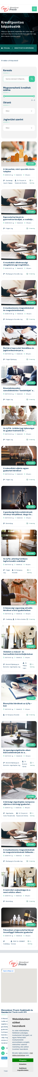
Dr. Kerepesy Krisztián (12, 715)
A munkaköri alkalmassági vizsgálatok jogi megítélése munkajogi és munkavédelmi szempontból (16, 263)
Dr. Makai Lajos (25, 665)
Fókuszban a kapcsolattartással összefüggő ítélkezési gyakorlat (18, 931)
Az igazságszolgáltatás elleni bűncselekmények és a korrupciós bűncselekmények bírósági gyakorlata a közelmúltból (17, 751)
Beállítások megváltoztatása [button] (22, 1069)
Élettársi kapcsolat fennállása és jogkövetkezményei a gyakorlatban (18, 349)
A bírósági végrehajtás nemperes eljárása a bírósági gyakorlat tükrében (19, 803)
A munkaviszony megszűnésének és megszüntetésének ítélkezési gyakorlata (18, 851)
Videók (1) (19, 657)
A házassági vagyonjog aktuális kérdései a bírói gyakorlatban (17, 609)
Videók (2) (19, 175)
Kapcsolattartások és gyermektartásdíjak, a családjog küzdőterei (18, 218)
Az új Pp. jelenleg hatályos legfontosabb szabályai (15, 560)
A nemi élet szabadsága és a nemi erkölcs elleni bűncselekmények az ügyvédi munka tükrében (17, 891)
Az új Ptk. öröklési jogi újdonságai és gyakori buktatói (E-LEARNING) (18, 429)
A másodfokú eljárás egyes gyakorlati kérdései (16, 469)
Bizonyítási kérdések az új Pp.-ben (17, 704)
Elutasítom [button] (22, 1064)
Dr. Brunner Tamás (24, 764)
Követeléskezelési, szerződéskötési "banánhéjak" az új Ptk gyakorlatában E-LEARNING (19, 389)
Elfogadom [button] (23, 1060)
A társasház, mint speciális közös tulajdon (19, 170)
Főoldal (7, 48)
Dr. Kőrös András (20, 619)
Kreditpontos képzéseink (24, 48)
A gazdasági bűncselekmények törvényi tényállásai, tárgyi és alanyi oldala (17, 513)
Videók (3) (19, 354)
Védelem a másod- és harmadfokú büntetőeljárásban (18, 653)
